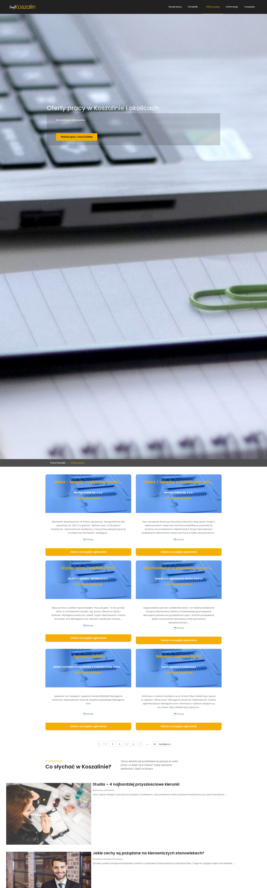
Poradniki (193, 6)
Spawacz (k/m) (88, 656)
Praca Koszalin (58, 462)
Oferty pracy (213, 6)
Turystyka (249, 6)
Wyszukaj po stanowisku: (71, 120)
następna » (165, 744)
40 (155, 744)
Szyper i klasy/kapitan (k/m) (88, 567)
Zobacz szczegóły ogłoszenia (88, 551)
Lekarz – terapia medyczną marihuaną (90, 481)
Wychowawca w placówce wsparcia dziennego (188, 567)
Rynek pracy (175, 6)
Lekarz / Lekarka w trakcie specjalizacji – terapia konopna (199, 481)
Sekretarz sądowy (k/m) (179, 656)
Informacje (232, 6)
